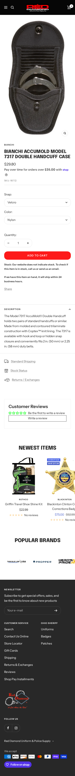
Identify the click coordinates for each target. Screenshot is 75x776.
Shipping (10, 657)
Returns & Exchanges (18, 665)
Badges (46, 636)
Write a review (37, 418)
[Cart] (69, 7)
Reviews (9, 672)
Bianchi (9, 144)
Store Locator (13, 643)
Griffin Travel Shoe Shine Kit (23, 504)
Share (8, 289)
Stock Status (18, 370)
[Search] (12, 7)
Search (9, 629)
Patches (46, 643)
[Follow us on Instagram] (16, 728)
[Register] (55, 610)
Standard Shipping (23, 361)
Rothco (23, 499)
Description (12, 309)
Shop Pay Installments (19, 679)
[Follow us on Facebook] (8, 728)
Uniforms (47, 629)
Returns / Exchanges (26, 380)
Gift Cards (11, 650)
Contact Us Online (16, 636)
